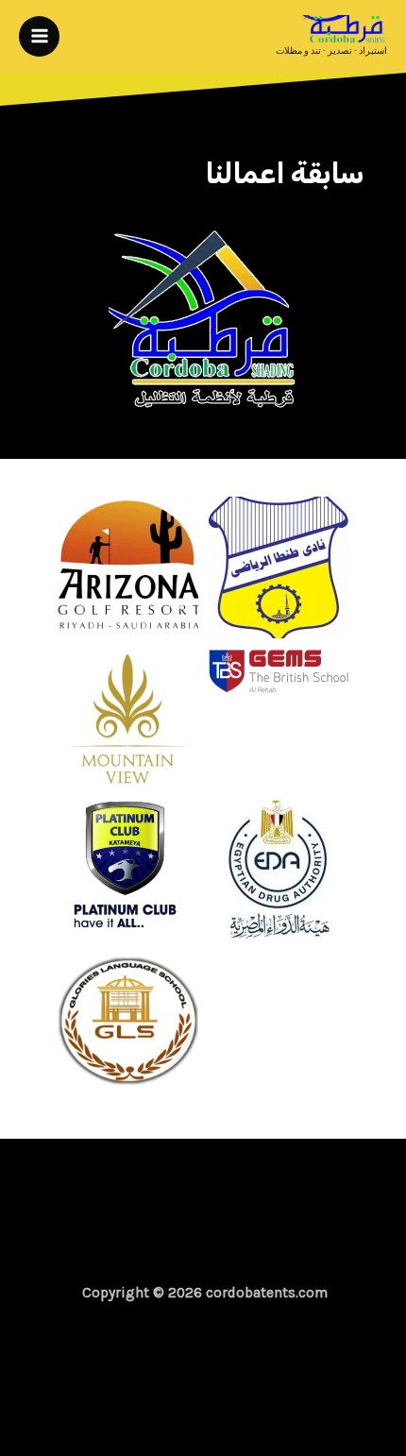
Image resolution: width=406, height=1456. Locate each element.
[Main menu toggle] (39, 36)
